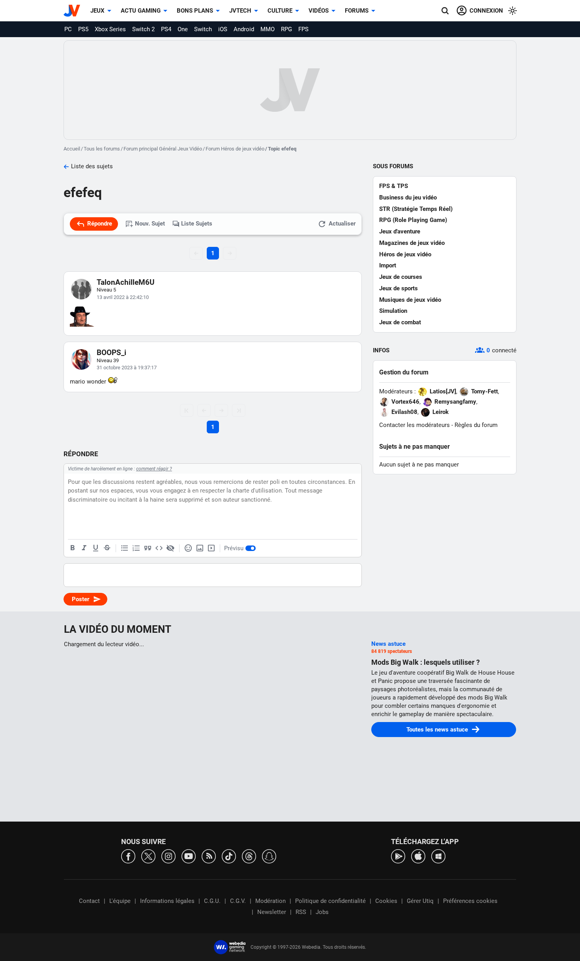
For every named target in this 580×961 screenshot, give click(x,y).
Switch (203, 29)
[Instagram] (168, 855)
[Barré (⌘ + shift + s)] (107, 548)
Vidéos (319, 10)
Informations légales (167, 901)
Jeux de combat (400, 322)
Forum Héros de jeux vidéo (235, 149)
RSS (301, 912)
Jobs (322, 912)
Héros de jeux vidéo (405, 254)
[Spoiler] (170, 548)
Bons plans (195, 10)
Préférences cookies (470, 901)
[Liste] (124, 548)
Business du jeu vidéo (408, 197)
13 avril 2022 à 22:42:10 (123, 297)
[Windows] (438, 855)
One (183, 29)
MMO (267, 29)
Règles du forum (476, 425)
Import (387, 265)
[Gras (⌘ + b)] (72, 548)
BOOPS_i (111, 352)
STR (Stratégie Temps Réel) (416, 209)
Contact (89, 901)
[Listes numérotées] (136, 548)
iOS (222, 29)
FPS (303, 29)
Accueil (72, 149)
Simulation (393, 310)
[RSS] (209, 855)
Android (244, 29)
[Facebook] (128, 855)
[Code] (159, 548)
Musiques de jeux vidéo (410, 299)
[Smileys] (188, 548)
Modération (270, 901)
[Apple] (418, 855)
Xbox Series (110, 29)
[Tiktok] (229, 855)
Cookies (386, 901)
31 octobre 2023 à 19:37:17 (127, 367)
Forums (357, 10)
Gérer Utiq (420, 901)
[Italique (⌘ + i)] (84, 548)
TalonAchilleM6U (126, 282)
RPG (286, 29)
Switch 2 (143, 29)
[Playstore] (398, 855)
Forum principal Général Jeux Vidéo (162, 149)
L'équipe (120, 901)
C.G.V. (238, 901)
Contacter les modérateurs (414, 425)
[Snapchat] (269, 855)
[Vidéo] (211, 548)
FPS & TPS (393, 186)
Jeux (97, 10)
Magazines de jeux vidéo (412, 242)
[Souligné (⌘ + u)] (95, 548)
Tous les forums (102, 149)
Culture (280, 10)
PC (68, 29)
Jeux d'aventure (399, 231)
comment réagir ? (154, 469)
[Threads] (249, 855)
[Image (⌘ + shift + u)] (199, 548)
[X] (148, 855)
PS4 (166, 29)
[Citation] (147, 548)
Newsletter (271, 912)
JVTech (240, 10)
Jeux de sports (398, 288)
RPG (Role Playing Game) (413, 220)
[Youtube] (188, 855)
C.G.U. (212, 901)
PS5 (83, 29)
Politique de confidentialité (330, 901)
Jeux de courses (400, 276)
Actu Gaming (141, 10)
